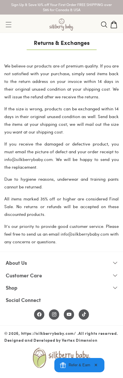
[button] (104, 24)
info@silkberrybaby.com (28, 159)
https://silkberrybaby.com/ (48, 333)
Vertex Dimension (79, 340)
